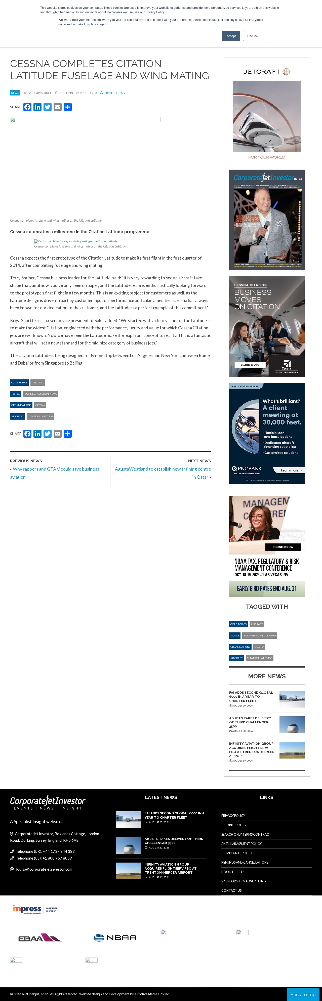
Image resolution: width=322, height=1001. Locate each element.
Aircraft (38, 382)
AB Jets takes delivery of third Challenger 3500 (250, 722)
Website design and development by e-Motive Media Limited (124, 994)
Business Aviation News (40, 393)
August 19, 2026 (159, 877)
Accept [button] (231, 36)
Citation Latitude (40, 416)
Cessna (40, 405)
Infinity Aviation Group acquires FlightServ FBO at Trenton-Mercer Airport (251, 750)
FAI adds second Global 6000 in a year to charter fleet (251, 697)
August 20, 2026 (159, 822)
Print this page (115, 92)
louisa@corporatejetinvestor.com (44, 869)
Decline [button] (252, 36)
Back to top (303, 994)
